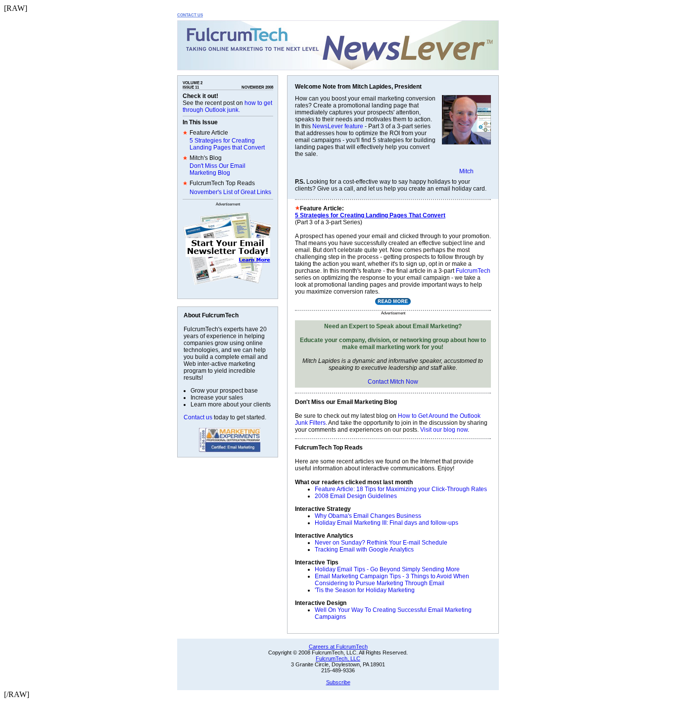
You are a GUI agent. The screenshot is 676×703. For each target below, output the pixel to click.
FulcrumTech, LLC (338, 658)
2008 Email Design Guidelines (356, 496)
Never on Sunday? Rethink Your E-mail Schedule (381, 542)
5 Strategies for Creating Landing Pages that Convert (227, 144)
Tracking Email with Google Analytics (364, 549)
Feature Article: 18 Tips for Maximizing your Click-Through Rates (401, 489)
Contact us (198, 417)
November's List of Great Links (230, 192)
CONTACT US (190, 15)
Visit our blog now (444, 429)
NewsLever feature (337, 126)
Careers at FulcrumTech (338, 647)
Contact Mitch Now (393, 381)
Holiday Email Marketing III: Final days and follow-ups (386, 522)
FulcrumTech (473, 270)
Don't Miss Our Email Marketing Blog (217, 169)
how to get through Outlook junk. (227, 106)
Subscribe (338, 682)
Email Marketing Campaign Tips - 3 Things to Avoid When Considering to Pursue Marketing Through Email (392, 580)
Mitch (466, 171)
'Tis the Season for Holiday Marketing (365, 590)
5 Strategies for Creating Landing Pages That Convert (370, 215)
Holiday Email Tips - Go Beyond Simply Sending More (387, 569)
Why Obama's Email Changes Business (368, 515)
